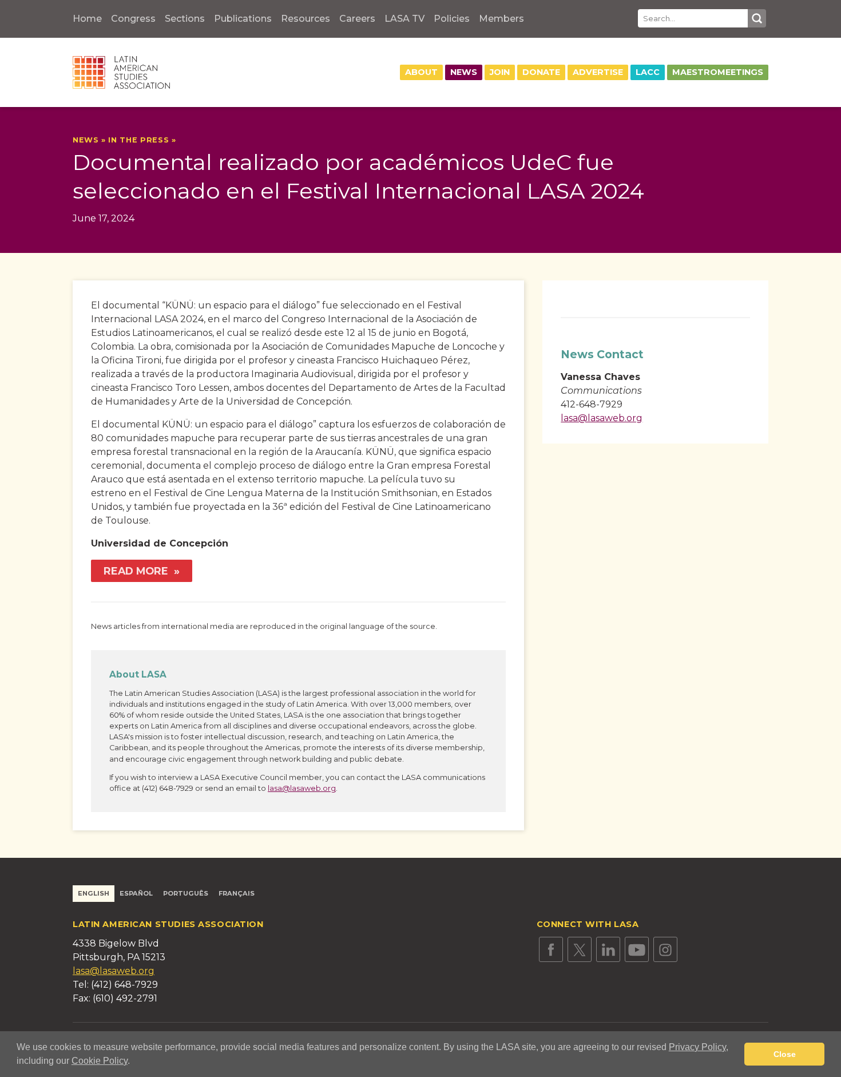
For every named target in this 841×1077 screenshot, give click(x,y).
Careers (357, 18)
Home (87, 18)
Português (185, 893)
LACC (648, 72)
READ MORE (137, 571)
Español (136, 893)
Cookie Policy (100, 1061)
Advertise (598, 72)
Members (501, 18)
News (463, 72)
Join (500, 72)
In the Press (138, 140)
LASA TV (404, 18)
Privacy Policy (697, 1047)
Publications (243, 18)
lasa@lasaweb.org (302, 788)
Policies (452, 18)
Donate (541, 72)
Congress (133, 18)
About (421, 72)
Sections (185, 18)
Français (237, 893)
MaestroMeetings (717, 72)
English (93, 893)
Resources (305, 18)
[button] (134, 1062)
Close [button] (784, 1054)
